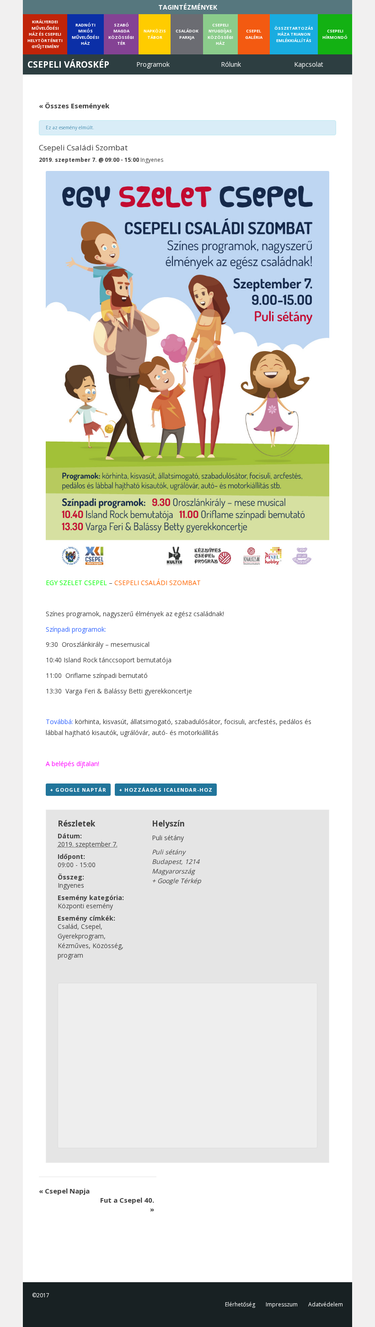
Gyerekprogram (81, 936)
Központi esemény (85, 905)
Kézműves (73, 945)
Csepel (91, 926)
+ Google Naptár (78, 789)
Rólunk (231, 64)
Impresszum (282, 1304)
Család (67, 926)
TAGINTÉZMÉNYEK (187, 7)
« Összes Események (74, 105)
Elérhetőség (240, 1304)
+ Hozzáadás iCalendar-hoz (166, 789)
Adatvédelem (325, 1304)
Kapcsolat (308, 64)
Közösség (107, 945)
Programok (153, 64)
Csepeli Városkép (68, 64)
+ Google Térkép (176, 880)
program (70, 955)
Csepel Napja (64, 1190)
